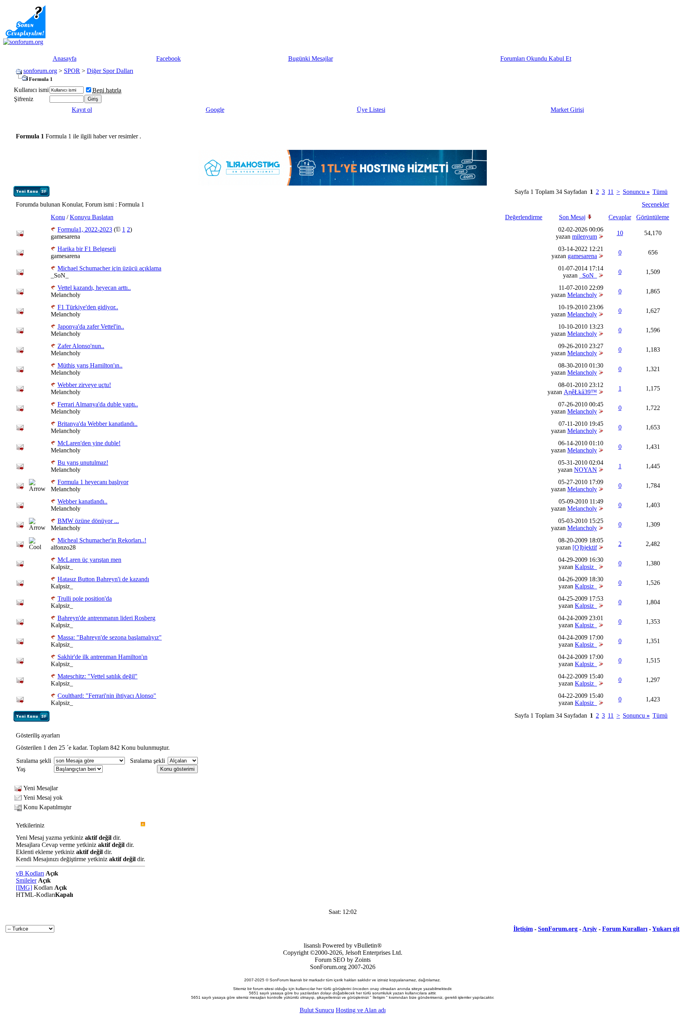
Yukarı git (665, 928)
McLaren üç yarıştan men (89, 559)
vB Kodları (30, 873)
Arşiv (589, 928)
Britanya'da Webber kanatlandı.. (97, 423)
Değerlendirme (523, 217)
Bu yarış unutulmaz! (82, 462)
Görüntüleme (652, 217)
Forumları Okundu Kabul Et (535, 58)
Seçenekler (655, 204)
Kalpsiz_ (62, 566)
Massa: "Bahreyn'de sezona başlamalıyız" (109, 637)
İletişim (523, 928)
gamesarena (65, 236)
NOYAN (585, 469)
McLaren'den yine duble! (89, 443)
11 (611, 191)
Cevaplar (619, 217)
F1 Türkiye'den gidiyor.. (87, 307)
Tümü (660, 191)
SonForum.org (558, 928)
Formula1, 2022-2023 (84, 229)
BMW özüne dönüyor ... (88, 520)
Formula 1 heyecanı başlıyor (92, 482)
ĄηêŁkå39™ (580, 392)
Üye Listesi (371, 109)
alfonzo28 (63, 547)
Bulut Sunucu (317, 1010)
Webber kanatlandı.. (82, 501)
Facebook (168, 58)
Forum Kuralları (624, 928)
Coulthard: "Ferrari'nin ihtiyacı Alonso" (106, 695)
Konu (58, 217)
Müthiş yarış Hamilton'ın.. (89, 365)
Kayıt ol (82, 109)
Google (215, 109)
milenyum (584, 236)
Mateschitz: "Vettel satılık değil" (97, 676)
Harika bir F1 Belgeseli (86, 248)
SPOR (72, 70)
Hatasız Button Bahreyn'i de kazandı (103, 579)
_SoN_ (60, 275)
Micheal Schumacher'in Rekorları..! (101, 540)
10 (620, 233)
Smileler (26, 880)
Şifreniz (23, 99)
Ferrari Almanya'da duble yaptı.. (97, 404)
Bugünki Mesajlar (310, 58)
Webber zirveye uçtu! (84, 384)
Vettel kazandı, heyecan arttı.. (94, 287)
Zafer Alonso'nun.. (80, 346)
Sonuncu (636, 191)
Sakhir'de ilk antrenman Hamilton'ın (102, 656)
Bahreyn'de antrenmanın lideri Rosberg (106, 618)
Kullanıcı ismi (31, 89)
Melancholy (65, 294)
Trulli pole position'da (84, 598)
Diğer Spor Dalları (110, 70)
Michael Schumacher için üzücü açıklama (109, 268)
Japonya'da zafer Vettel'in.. (90, 326)
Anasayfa (65, 58)
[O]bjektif (584, 547)
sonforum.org (40, 70)
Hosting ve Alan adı (361, 1010)
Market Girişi (567, 109)
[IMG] (24, 887)
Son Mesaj (572, 217)
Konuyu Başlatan (91, 217)
